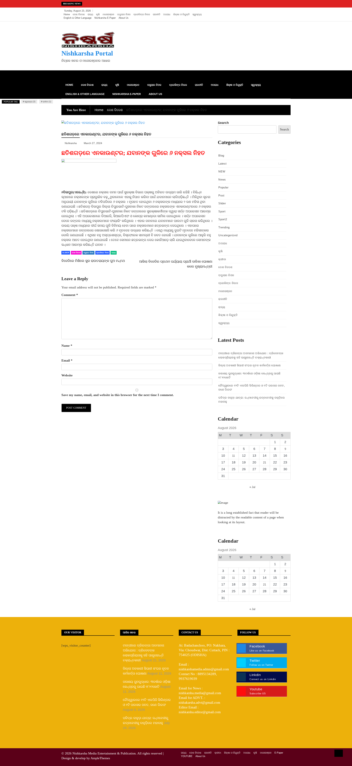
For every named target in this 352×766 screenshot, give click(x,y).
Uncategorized (227, 235)
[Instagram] (281, 10)
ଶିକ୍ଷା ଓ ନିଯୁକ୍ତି (181, 14)
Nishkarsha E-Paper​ (105, 17)
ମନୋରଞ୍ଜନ (108, 14)
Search (223, 123)
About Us (124, 17)
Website (67, 375)
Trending (224, 227)
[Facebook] (270, 10)
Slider (65, 253)
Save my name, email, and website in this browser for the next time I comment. (117, 395)
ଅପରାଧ (166, 14)
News (222, 179)
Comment (69, 295)
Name (66, 345)
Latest (222, 163)
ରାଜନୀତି (156, 14)
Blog (221, 155)
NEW (221, 171)
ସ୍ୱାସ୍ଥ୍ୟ (197, 14)
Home (67, 14)
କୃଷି (98, 14)
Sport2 (222, 219)
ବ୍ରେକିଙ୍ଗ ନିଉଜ (141, 14)
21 (264, 462)
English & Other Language (77, 17)
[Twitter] (276, 10)
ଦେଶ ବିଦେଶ (79, 14)
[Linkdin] (287, 10)
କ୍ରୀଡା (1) (47, 101)
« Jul (252, 487)
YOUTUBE (186, 756)
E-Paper (278, 752)
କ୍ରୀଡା (222, 259)
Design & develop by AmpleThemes (85, 758)
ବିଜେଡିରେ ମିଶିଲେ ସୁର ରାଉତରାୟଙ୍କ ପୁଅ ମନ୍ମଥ (93, 261)
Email (66, 360)
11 (233, 455)
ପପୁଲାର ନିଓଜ (124, 14)
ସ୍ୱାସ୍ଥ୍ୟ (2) (30, 101)
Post (221, 195)
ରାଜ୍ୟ (90, 14)
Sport (221, 211)
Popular (223, 187)
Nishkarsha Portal (87, 53)
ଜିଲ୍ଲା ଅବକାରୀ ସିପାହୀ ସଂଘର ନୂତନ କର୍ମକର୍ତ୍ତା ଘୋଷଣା (249, 365)
